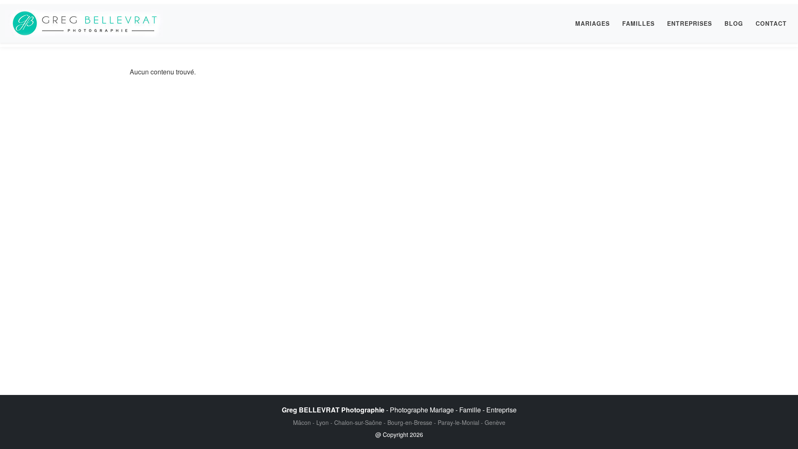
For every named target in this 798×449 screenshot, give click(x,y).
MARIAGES (592, 23)
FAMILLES (638, 23)
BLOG (733, 23)
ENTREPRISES (689, 23)
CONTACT (771, 23)
